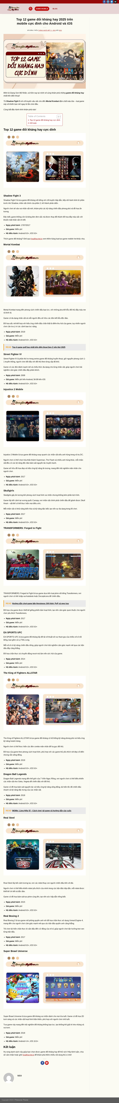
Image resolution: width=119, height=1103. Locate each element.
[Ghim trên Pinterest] (47, 1063)
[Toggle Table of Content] (57, 117)
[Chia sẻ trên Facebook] (42, 1063)
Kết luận (33, 123)
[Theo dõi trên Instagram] (108, 1)
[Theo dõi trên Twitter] (111, 1)
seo (60, 30)
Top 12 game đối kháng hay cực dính (45, 120)
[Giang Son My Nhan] (13, 9)
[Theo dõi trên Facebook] (104, 1)
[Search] (30, 9)
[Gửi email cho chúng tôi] (115, 1)
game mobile (42, 9)
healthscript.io (36, 239)
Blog (55, 9)
